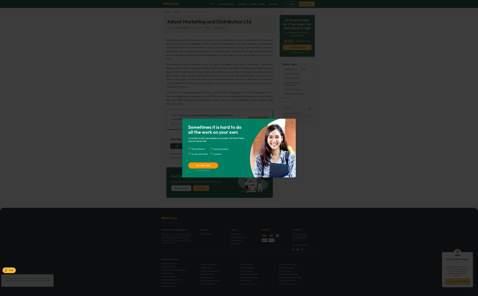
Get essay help (203, 165)
